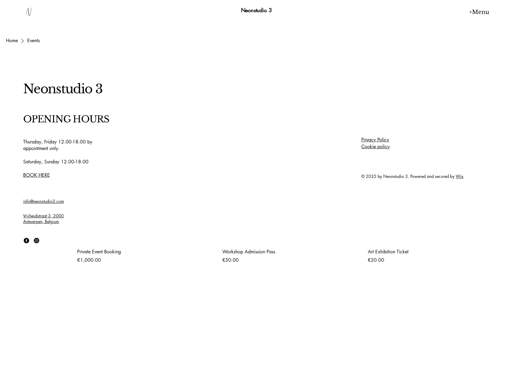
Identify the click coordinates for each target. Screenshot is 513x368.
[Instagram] (36, 240)
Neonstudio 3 (256, 10)
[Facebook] (26, 240)
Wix (459, 176)
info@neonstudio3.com (43, 201)
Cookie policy (375, 146)
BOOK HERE (36, 175)
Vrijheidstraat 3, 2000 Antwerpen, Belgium (43, 219)
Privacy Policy (375, 140)
